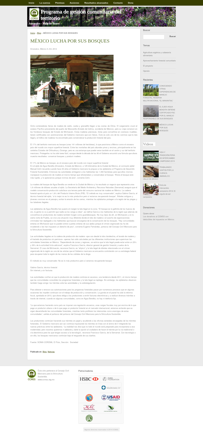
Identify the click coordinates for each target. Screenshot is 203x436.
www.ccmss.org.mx (46, 379)
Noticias (51, 351)
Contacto (118, 3)
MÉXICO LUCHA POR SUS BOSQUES (166, 127)
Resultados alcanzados (96, 3)
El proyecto (148, 65)
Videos (148, 144)
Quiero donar (148, 213)
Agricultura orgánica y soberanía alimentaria (157, 54)
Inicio (31, 3)
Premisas (59, 3)
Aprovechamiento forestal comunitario (159, 60)
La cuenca (45, 3)
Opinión (146, 70)
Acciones (74, 3)
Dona (130, 3)
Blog (39, 33)
